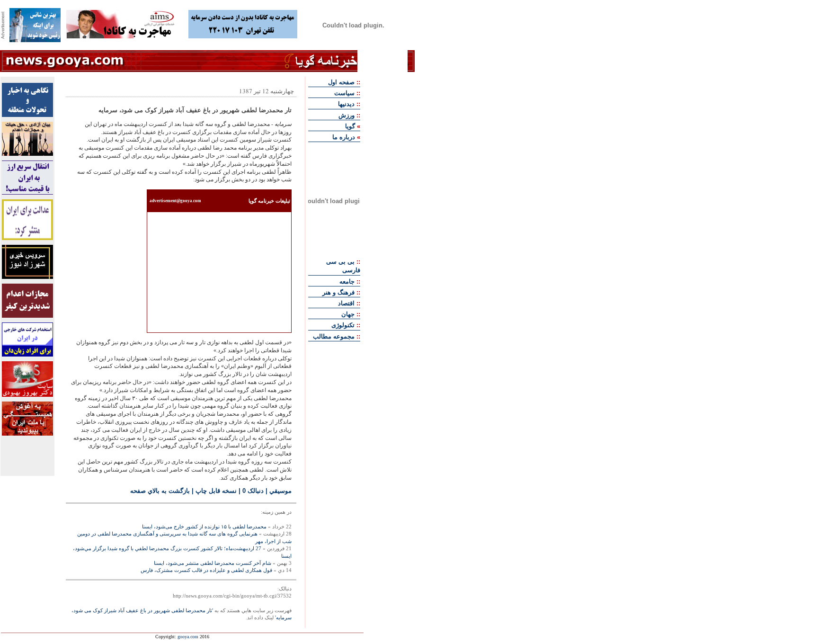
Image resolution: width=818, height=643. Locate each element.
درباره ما (343, 137)
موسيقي (280, 490)
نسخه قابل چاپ (216, 490)
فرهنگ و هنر (338, 292)
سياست (344, 93)
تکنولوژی (343, 325)
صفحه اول (341, 82)
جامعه (347, 281)
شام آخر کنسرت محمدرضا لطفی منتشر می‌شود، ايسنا (212, 563)
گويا (350, 126)
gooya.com (188, 636)
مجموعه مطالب (334, 336)
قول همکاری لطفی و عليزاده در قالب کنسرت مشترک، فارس (206, 570)
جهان (348, 314)
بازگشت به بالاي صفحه (160, 490)
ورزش (346, 115)
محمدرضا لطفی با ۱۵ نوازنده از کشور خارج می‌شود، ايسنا (204, 526)
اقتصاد (346, 303)
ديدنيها (346, 103)
